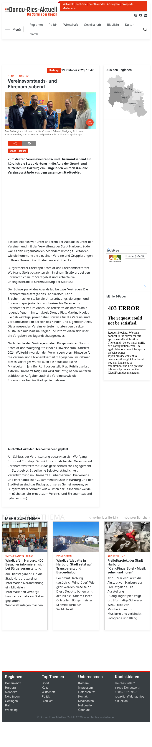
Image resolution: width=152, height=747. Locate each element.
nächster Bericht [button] (135, 517)
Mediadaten (69, 8)
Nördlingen (12, 696)
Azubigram (113, 4)
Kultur (129, 25)
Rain (8, 705)
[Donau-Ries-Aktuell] (31, 11)
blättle (33, 34)
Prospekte (127, 4)
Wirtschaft (70, 25)
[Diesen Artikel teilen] (15, 143)
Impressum (85, 687)
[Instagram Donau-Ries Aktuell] (135, 15)
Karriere (83, 683)
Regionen (36, 25)
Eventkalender (97, 4)
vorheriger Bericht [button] (105, 517)
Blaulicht (113, 25)
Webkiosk (68, 4)
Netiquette (85, 705)
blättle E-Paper (116, 296)
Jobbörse (81, 4)
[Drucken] (29, 143)
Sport (45, 683)
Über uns (84, 710)
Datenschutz (86, 692)
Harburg (10, 687)
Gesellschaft (92, 25)
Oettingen (11, 701)
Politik (53, 25)
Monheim (11, 692)
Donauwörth (13, 683)
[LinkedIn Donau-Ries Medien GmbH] (145, 15)
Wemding (11, 710)
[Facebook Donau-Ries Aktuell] (140, 15)
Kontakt (83, 696)
